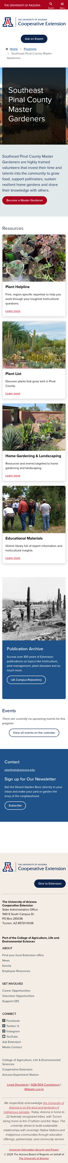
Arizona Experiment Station (20, 1075)
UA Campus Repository (26, 680)
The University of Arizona (34, 1158)
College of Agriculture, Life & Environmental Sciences (31, 1062)
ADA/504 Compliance (45, 1085)
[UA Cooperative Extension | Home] (34, 22)
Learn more (12, 311)
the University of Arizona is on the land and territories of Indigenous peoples (34, 1107)
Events (6, 966)
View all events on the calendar (34, 733)
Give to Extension (50, 883)
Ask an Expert (34, 39)
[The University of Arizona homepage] (22, 5)
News (6, 960)
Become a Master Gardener (24, 200)
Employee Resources (16, 971)
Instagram (13, 1031)
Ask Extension (11, 1042)
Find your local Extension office (23, 955)
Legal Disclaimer (18, 1085)
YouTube (12, 1037)
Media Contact (12, 1047)
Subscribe (15, 805)
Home (14, 49)
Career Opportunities (16, 991)
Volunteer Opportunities (18, 996)
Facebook (13, 1021)
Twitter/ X (12, 1026)
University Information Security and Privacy (34, 1149)
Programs (30, 49)
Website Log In (34, 1089)
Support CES (10, 1001)
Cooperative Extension (17, 1069)
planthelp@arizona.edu (20, 770)
